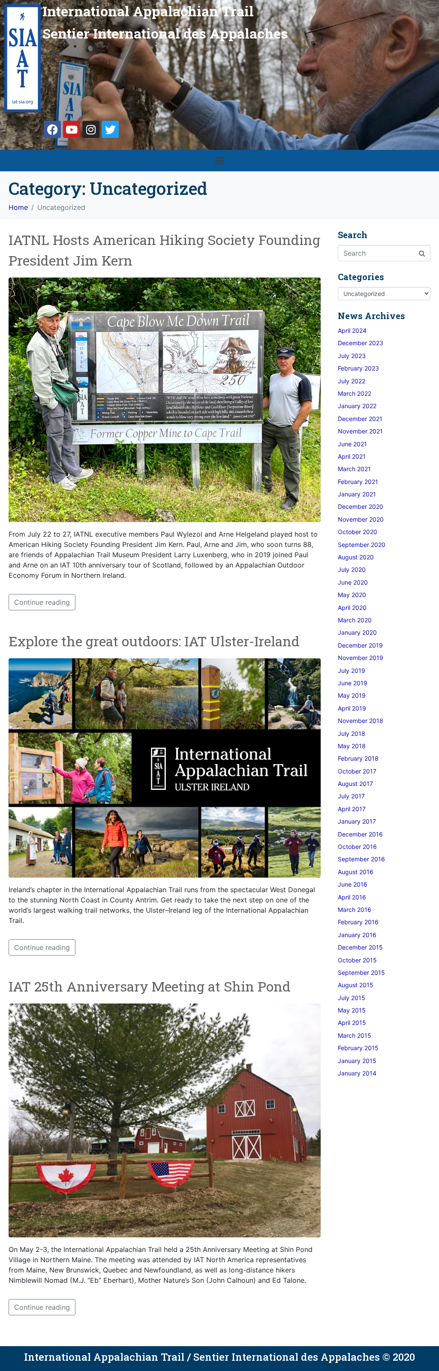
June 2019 (352, 683)
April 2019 (352, 708)
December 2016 (360, 834)
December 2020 (360, 506)
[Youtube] (71, 129)
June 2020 (353, 582)
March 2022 (354, 393)
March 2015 (354, 1035)
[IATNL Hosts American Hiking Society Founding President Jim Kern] (165, 399)
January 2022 (357, 405)
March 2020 (355, 620)
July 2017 (351, 796)
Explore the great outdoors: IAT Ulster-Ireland (154, 641)
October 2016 (357, 846)
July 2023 (352, 355)
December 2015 (360, 947)
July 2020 (352, 569)
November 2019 (360, 657)
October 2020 (357, 531)
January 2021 (357, 494)
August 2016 (355, 871)
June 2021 (352, 444)
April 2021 (352, 456)
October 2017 (357, 771)
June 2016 (352, 884)
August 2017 (355, 783)
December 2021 (360, 418)
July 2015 (351, 997)
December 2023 (360, 342)
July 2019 (351, 670)
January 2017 (357, 821)
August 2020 (356, 557)
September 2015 (361, 972)
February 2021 (358, 481)
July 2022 (351, 381)
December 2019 (360, 645)
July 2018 (351, 733)
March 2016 (354, 909)
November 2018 (360, 720)
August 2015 (355, 985)
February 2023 (358, 368)
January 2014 (357, 1073)
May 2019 (352, 695)
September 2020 (361, 544)
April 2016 (352, 897)
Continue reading (42, 602)
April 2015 (352, 1022)
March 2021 (354, 468)
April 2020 (352, 607)
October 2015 (357, 960)
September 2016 (361, 859)
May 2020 (352, 594)
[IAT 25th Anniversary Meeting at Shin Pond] (165, 1120)
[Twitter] (110, 129)
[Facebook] (52, 129)
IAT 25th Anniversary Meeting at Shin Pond (150, 986)
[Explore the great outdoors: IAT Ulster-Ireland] (165, 767)
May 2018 (352, 746)
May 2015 (352, 1010)
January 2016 (357, 934)
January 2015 (357, 1060)
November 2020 (361, 519)
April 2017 (352, 808)
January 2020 (357, 632)
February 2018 (358, 758)
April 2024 (352, 330)
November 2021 (360, 431)
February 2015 (358, 1047)
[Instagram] (90, 129)
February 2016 (358, 922)
